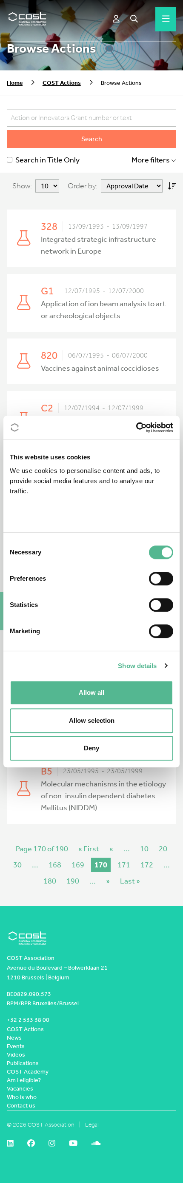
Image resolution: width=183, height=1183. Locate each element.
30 (17, 865)
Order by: (82, 186)
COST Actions (62, 83)
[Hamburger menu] (166, 19)
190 (72, 881)
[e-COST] (116, 19)
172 (146, 865)
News (14, 1037)
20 (163, 848)
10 (144, 848)
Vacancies (20, 1088)
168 (55, 865)
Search (91, 139)
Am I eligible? (24, 1080)
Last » (130, 881)
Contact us (21, 1105)
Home (15, 83)
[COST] (27, 19)
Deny (91, 748)
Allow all (91, 692)
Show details (137, 665)
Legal (92, 1124)
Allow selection (91, 720)
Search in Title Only (47, 160)
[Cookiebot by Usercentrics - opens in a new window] (136, 427)
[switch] (161, 578)
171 (123, 865)
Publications (23, 1063)
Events (16, 1046)
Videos (16, 1054)
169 (77, 865)
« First (88, 848)
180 (49, 881)
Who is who (22, 1097)
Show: (22, 186)
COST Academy (28, 1071)
